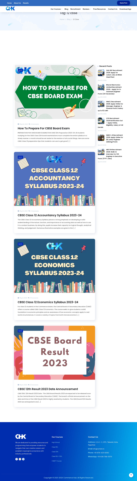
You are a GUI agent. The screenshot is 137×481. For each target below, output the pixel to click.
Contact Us (112, 9)
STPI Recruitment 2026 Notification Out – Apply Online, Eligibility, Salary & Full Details (110, 122)
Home (9, 3)
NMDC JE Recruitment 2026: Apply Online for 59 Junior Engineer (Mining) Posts (114, 138)
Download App (125, 9)
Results (26, 3)
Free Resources (99, 9)
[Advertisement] (68, 44)
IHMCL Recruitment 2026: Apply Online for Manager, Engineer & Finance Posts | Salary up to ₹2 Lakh (110, 106)
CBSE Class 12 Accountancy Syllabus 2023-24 (50, 215)
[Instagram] (20, 459)
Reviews (86, 9)
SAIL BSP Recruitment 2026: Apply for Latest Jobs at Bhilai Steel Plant (114, 73)
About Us (17, 3)
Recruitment (75, 9)
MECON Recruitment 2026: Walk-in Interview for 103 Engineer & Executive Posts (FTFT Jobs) (110, 154)
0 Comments (34, 124)
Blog (66, 9)
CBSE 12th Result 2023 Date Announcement (48, 389)
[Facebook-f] (16, 459)
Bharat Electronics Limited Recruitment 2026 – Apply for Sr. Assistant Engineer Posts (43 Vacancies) (110, 89)
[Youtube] (23, 459)
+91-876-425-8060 (101, 453)
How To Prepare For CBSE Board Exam (44, 128)
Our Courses (56, 9)
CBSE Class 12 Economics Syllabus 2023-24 (48, 302)
